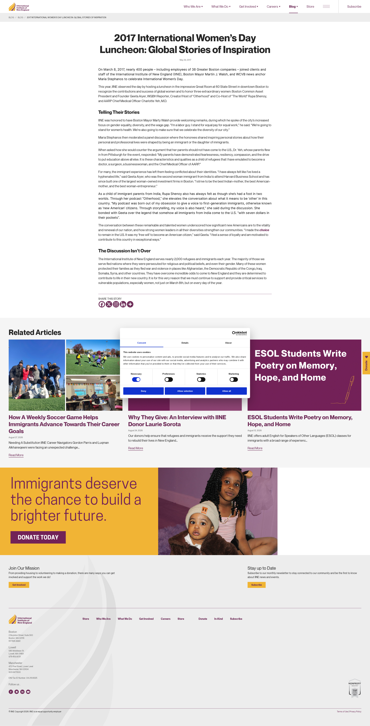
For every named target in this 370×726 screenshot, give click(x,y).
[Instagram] (116, 304)
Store (310, 6)
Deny (143, 391)
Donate (366, 365)
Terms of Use (342, 711)
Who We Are (103, 618)
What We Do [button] (219, 6)
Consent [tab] (141, 342)
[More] (130, 304)
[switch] (169, 379)
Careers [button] (272, 6)
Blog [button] (292, 6)
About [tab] (228, 342)
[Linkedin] (123, 304)
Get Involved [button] (247, 6)
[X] (109, 304)
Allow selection (185, 391)
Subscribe (354, 6)
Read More (16, 455)
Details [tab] (185, 342)
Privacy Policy (355, 711)
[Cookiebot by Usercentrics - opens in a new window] (234, 333)
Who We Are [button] (192, 6)
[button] (326, 6)
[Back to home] (19, 6)
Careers (165, 618)
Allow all (226, 391)
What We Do (125, 618)
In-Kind (218, 618)
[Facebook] (102, 304)
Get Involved (18, 584)
